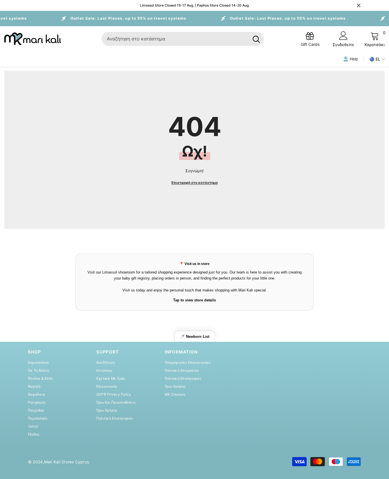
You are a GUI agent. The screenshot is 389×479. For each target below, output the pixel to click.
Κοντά (358, 5)
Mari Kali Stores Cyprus (66, 461)
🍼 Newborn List (194, 336)
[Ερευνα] (183, 39)
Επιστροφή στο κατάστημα (194, 182)
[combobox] (175, 39)
